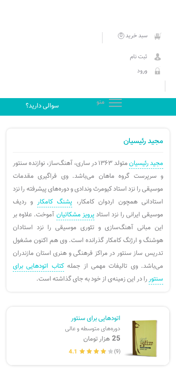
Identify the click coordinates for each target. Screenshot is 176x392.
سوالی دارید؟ (42, 106)
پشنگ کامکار (54, 202)
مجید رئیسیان (146, 163)
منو (115, 103)
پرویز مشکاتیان (75, 214)
